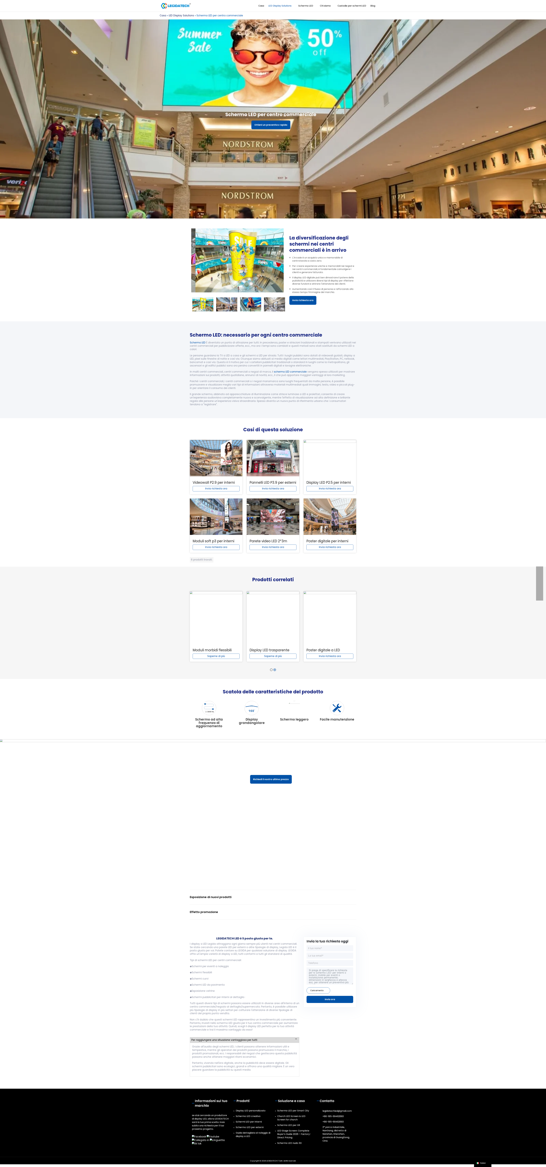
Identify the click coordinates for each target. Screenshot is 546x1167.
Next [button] (287, 304)
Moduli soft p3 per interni (213, 541)
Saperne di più (216, 656)
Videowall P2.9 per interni (214, 482)
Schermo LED (197, 342)
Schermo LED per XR (288, 1125)
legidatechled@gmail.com (337, 1111)
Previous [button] (188, 304)
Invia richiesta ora (302, 300)
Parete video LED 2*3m (268, 541)
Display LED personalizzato (250, 1110)
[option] (237, 260)
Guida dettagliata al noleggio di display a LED (253, 1134)
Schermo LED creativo (248, 1116)
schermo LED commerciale (290, 371)
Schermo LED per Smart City (293, 1110)
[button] (383, 5)
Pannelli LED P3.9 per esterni (273, 482)
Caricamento (317, 990)
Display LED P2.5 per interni (328, 482)
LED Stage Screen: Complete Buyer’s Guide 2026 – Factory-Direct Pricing (294, 1134)
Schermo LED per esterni (249, 1127)
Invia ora (330, 999)
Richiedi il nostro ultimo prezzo (271, 779)
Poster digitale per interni (327, 541)
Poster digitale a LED (323, 650)
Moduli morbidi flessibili (212, 650)
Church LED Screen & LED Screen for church (291, 1118)
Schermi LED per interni (249, 1121)
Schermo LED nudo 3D (289, 1143)
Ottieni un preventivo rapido (270, 125)
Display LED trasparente (269, 650)
